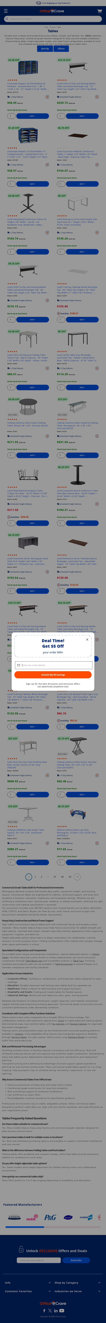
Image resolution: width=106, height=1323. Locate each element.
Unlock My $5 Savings (53, 674)
